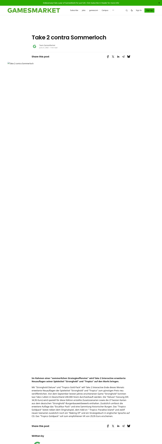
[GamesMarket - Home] (36, 10)
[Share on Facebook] (107, 56)
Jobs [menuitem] (83, 10)
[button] (113, 10)
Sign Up (149, 10)
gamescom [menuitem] (93, 10)
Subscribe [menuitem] (74, 10)
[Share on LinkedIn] (118, 56)
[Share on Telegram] (123, 56)
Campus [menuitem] (105, 10)
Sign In (139, 10)
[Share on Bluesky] (128, 56)
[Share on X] (113, 56)
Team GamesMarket (47, 45)
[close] (159, 3)
